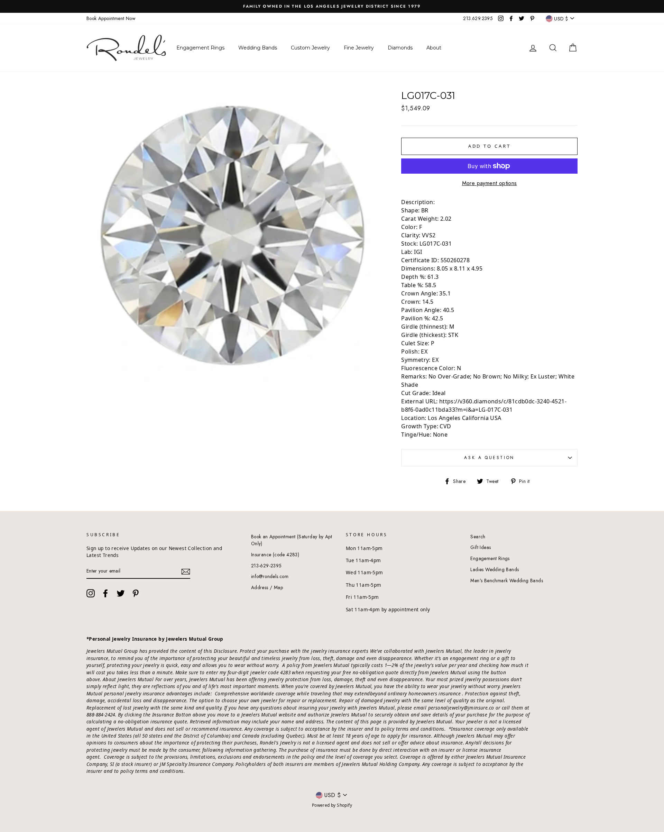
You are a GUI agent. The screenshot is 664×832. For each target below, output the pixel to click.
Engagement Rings (489, 558)
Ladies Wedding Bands (494, 569)
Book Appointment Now (110, 18)
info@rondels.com (269, 576)
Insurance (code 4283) (275, 554)
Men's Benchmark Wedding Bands (506, 580)
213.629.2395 (478, 18)
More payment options (489, 183)
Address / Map (267, 587)
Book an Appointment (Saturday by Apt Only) (291, 540)
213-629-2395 (266, 565)
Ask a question (489, 458)
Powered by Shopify (332, 805)
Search (477, 536)
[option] (332, 6)
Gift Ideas (480, 547)
